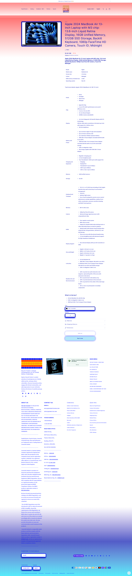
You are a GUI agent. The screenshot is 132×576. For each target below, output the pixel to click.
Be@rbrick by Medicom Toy (73, 408)
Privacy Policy (93, 420)
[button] (24, 9)
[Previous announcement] (21, 1)
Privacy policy (48, 573)
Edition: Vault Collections (73, 406)
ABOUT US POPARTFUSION (96, 381)
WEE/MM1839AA (25, 490)
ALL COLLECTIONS (94, 367)
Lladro (68, 422)
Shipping (67, 55)
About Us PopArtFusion (95, 406)
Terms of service (55, 573)
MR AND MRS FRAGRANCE (95, 386)
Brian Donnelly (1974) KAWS (73, 418)
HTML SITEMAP (93, 384)
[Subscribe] (44, 555)
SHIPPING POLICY (94, 374)
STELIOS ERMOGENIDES (95, 391)
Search (91, 425)
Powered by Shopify (33, 573)
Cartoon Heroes (70, 413)
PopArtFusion (26, 573)
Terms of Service (94, 413)
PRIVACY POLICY (93, 379)
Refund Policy (93, 418)
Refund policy (41, 573)
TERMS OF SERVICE (94, 372)
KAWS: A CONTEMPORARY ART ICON (98, 388)
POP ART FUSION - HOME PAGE (97, 362)
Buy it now (80, 338)
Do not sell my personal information (98, 422)
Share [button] (67, 49)
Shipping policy (62, 573)
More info (77, 364)
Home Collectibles (71, 410)
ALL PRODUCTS (93, 369)
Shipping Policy (93, 415)
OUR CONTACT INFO (94, 364)
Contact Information (94, 408)
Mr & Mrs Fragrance (71, 430)
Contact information (70, 573)
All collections (93, 430)
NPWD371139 (24, 539)
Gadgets (69, 415)
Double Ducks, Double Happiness (97, 410)
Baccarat (69, 420)
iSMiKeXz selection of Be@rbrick (74, 425)
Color (66, 305)
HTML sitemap (93, 432)
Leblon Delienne (70, 427)
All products (92, 427)
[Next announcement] (110, 1)
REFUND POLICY (93, 376)
